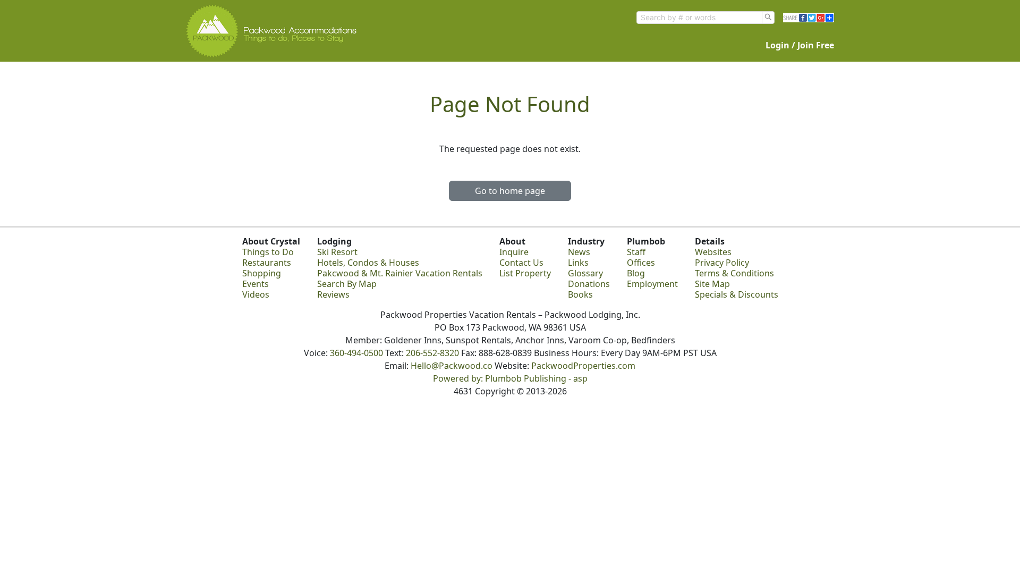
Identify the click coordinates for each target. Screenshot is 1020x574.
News (579, 252)
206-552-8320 (432, 353)
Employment (652, 284)
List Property (525, 273)
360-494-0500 (356, 353)
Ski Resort (337, 252)
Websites (713, 252)
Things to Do (268, 252)
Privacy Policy (722, 262)
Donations (589, 284)
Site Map (712, 284)
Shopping (261, 273)
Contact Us (521, 262)
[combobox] (699, 17)
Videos (255, 294)
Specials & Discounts (736, 294)
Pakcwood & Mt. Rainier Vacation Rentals (399, 273)
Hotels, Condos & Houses (368, 262)
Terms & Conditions (734, 273)
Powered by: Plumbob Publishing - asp (510, 378)
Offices (641, 262)
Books (580, 294)
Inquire (514, 252)
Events (255, 284)
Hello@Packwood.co (451, 366)
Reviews (333, 294)
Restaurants (266, 262)
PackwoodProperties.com (583, 366)
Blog (636, 273)
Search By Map (347, 284)
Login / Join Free (800, 45)
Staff (636, 252)
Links (578, 262)
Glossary (585, 273)
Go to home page (510, 191)
